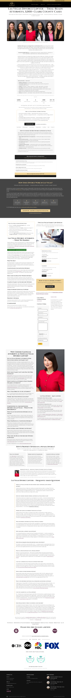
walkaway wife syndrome (56, 419)
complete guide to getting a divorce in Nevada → (29, 207)
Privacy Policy (60, 696)
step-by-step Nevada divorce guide (25, 443)
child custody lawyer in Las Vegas (21, 577)
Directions (44, 260)
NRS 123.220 (14, 456)
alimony (44, 414)
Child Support (11, 289)
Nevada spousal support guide (53, 464)
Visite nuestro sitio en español (21, 249)
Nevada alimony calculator (49, 597)
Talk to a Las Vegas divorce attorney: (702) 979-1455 (35, 173)
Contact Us (52, 127)
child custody (27, 246)
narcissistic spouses (18, 271)
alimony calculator (56, 406)
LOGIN (8, 689)
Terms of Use (55, 696)
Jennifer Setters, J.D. (26, 52)
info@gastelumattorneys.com (11, 683)
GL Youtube (46, 0)
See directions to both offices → (26, 517)
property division (11, 247)
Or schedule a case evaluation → (41, 124)
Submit (40, 343)
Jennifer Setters (16, 254)
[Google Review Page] (16, 630)
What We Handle (25, 127)
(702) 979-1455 (44, 256)
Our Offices (44, 127)
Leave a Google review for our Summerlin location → (40, 636)
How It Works (19, 127)
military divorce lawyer (11, 441)
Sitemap (63, 696)
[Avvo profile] (54, 630)
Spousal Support (23, 289)
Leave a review (49, 260)
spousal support (22, 246)
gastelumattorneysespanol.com (12, 387)
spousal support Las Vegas (24, 598)
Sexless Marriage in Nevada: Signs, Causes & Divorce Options (57, 687)
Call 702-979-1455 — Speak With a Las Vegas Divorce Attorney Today (35, 210)
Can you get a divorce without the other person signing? (27, 567)
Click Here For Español (37, 0)
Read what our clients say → (34, 506)
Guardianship (11, 303)
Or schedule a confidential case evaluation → (35, 213)
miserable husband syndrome (46, 419)
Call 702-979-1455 (29, 124)
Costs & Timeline (31, 127)
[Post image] (48, 677)
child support (16, 246)
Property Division (38, 127)
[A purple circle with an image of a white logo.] (35, 630)
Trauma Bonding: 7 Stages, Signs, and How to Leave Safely (56, 682)
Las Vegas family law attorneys (32, 612)
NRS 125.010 (19, 189)
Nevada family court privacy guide (47, 611)
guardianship (32, 246)
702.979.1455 (52, 0)
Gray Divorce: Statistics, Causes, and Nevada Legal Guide (56, 677)
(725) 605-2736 (44, 271)
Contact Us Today (54, 296)
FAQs (48, 127)
